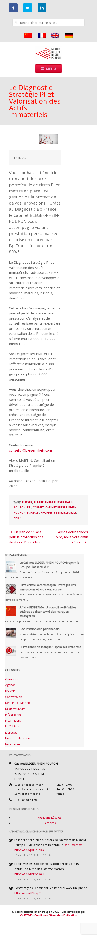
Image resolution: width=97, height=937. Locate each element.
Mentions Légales (50, 817)
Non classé (12, 744)
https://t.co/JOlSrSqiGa (29, 850)
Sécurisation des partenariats (40, 629)
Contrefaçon (13, 697)
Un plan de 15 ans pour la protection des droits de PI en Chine (26, 537)
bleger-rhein (43, 502)
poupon (33, 512)
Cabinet (38, 507)
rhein (18, 517)
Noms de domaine (17, 738)
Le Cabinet (12, 727)
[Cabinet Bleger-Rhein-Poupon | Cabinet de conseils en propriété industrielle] (48, 53)
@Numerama (74, 845)
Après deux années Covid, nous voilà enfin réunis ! (71, 537)
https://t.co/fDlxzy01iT (29, 893)
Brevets (10, 691)
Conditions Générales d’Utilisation (55, 915)
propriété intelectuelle (58, 512)
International (13, 720)
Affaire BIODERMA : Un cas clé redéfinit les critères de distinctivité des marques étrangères (48, 611)
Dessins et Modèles (18, 703)
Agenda (10, 685)
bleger (27, 502)
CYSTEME (26, 915)
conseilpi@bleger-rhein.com (30, 450)
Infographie (13, 715)
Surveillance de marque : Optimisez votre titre (50, 647)
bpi (29, 507)
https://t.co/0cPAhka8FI (29, 874)
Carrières (49, 823)
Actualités (11, 679)
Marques (11, 732)
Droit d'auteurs (15, 709)
